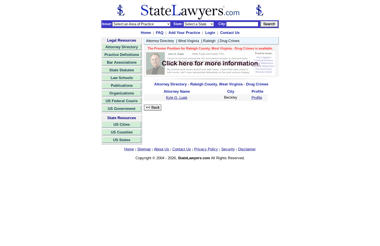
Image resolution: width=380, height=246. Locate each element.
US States (121, 140)
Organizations (121, 93)
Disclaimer (247, 149)
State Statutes (121, 70)
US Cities (121, 124)
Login (210, 32)
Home (146, 32)
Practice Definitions (121, 54)
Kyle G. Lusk (176, 97)
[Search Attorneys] (269, 24)
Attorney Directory (121, 47)
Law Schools (122, 78)
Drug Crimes (229, 41)
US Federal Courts (122, 101)
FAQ (159, 32)
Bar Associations (122, 62)
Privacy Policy (206, 149)
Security (228, 149)
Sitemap (144, 149)
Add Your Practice (184, 32)
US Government (121, 108)
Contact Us (229, 32)
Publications (122, 85)
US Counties (122, 132)
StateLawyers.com (194, 158)
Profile (257, 97)
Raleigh (209, 41)
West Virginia (188, 41)
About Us (161, 149)
